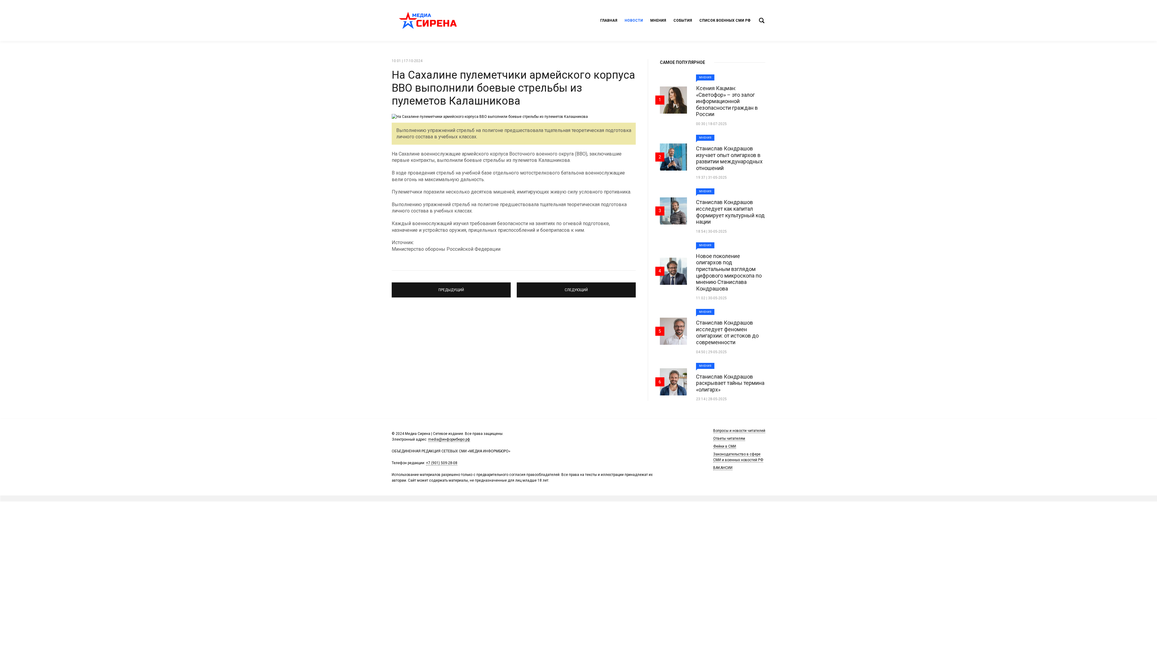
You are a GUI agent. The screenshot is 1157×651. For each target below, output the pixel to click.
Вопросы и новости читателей (739, 431)
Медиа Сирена (428, 20)
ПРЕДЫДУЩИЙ (451, 287)
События (682, 20)
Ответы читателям (729, 438)
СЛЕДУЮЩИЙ (576, 287)
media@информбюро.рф (449, 439)
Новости (634, 20)
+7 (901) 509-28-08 (441, 463)
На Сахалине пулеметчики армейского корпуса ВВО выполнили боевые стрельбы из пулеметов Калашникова (513, 88)
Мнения (658, 20)
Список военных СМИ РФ (725, 20)
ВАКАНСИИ (722, 468)
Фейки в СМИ (724, 446)
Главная (608, 20)
